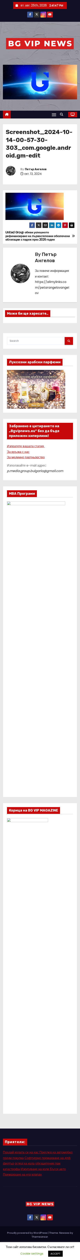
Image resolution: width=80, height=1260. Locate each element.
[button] (62, 114)
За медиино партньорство (26, 457)
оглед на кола (25, 1163)
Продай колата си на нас (21, 1152)
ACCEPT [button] (55, 1254)
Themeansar (40, 1237)
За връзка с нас (18, 452)
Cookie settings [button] (31, 1253)
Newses (64, 1233)
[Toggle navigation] (54, 114)
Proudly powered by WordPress (27, 1233)
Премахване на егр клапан (22, 1174)
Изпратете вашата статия (26, 446)
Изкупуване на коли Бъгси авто (43, 1169)
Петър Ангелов (36, 169)
